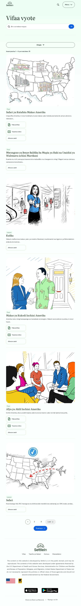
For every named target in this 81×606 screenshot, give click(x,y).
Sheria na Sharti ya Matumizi (34, 600)
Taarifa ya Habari (35, 554)
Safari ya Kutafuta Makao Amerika (25, 112)
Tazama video (16, 132)
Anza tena (71, 26)
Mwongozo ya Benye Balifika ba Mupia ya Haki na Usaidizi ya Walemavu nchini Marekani (40, 154)
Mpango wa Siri (53, 600)
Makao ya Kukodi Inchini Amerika (25, 315)
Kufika (10, 235)
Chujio (39, 45)
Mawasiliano (56, 554)
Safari (9, 500)
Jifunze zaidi (12, 138)
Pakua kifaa (15, 125)
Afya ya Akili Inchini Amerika (23, 409)
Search (59, 4)
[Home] (9, 4)
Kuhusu (46, 554)
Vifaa (24, 554)
